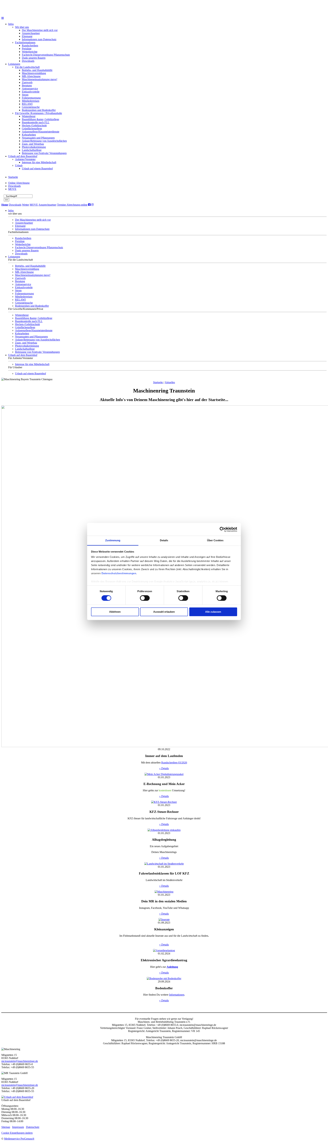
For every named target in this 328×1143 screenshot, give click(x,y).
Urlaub (19, 165)
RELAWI (27, 103)
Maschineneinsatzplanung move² (39, 79)
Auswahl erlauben (164, 611)
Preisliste (26, 48)
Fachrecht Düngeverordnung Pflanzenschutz (46, 54)
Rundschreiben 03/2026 (174, 762)
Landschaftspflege (32, 150)
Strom (25, 94)
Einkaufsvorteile (30, 91)
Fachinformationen (25, 42)
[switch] (145, 598)
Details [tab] (164, 540)
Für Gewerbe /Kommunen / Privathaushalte (38, 113)
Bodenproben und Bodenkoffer (39, 110)
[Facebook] (89, 204)
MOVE (12, 189)
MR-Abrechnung (31, 76)
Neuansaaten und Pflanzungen (38, 137)
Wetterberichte (29, 51)
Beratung (27, 85)
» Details (164, 768)
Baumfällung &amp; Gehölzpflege (40, 119)
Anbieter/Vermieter (25, 159)
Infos (11, 24)
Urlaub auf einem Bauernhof (37, 168)
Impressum (18, 1127)
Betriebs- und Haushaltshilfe (37, 70)
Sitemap (5, 1127)
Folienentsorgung (31, 97)
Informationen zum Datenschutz (39, 39)
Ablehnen (115, 611)
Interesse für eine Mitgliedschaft (39, 162)
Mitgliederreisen (30, 100)
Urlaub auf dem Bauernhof (22, 156)
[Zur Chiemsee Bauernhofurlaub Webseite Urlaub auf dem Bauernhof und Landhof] (17, 1097)
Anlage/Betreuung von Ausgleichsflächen (44, 140)
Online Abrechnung (19, 182)
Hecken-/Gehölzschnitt (34, 125)
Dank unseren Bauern (33, 57)
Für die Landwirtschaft (27, 67)
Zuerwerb (27, 82)
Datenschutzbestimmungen (118, 573)
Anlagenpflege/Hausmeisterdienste (40, 131)
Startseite (13, 177)
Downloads (28, 60)
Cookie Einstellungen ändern (17, 1132)
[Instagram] (92, 204)
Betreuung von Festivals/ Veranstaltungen (44, 153)
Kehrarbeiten (29, 134)
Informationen (176, 994)
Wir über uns (22, 27)
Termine (61, 204)
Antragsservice (30, 88)
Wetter (25, 204)
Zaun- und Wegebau (33, 143)
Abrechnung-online (76, 204)
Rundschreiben (30, 45)
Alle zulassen (213, 611)
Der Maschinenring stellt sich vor (40, 30)
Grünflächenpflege (32, 128)
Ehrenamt (27, 36)
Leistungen (14, 64)
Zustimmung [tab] (112, 540)
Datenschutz (32, 1127)
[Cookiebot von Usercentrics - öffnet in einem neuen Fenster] (222, 529)
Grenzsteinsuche (31, 107)
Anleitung (172, 966)
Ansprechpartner (31, 33)
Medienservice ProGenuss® (19, 1138)
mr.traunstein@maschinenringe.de (19, 1061)
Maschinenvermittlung (34, 73)
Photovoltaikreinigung (34, 147)
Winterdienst (28, 116)
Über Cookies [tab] (215, 540)
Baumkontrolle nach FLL (35, 122)
